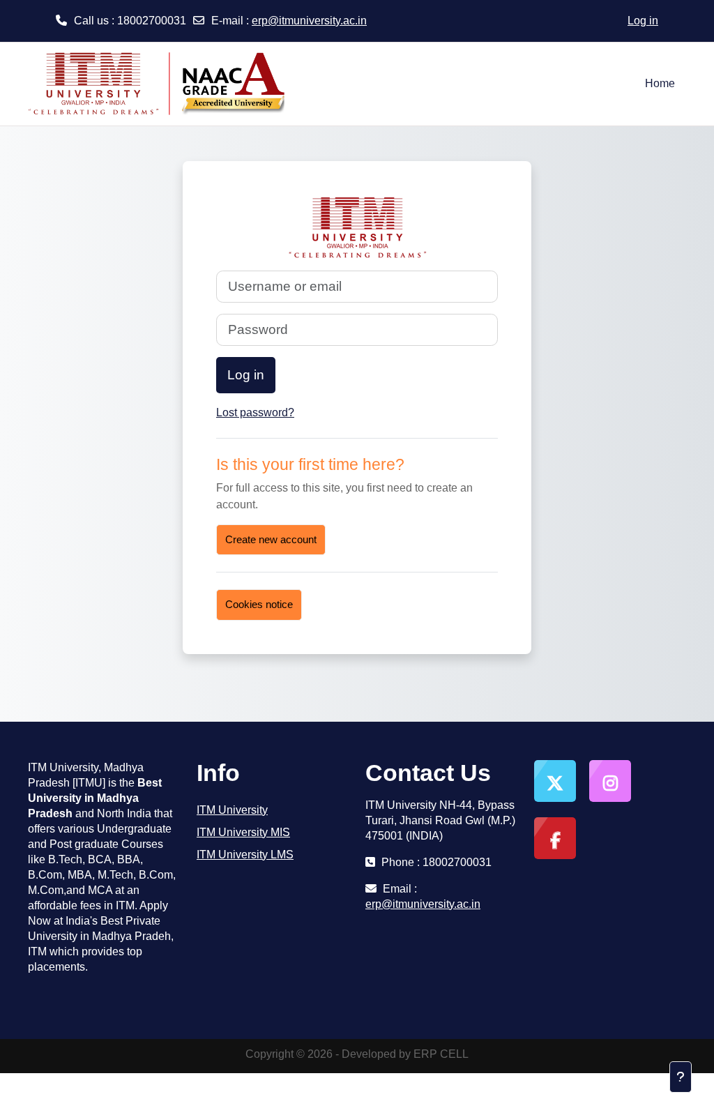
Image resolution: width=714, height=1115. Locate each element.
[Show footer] (680, 1077)
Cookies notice (259, 604)
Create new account (271, 539)
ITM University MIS (243, 832)
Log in (643, 20)
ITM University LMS (245, 854)
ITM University (232, 810)
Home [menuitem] (660, 83)
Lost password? (255, 412)
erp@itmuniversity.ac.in (309, 20)
